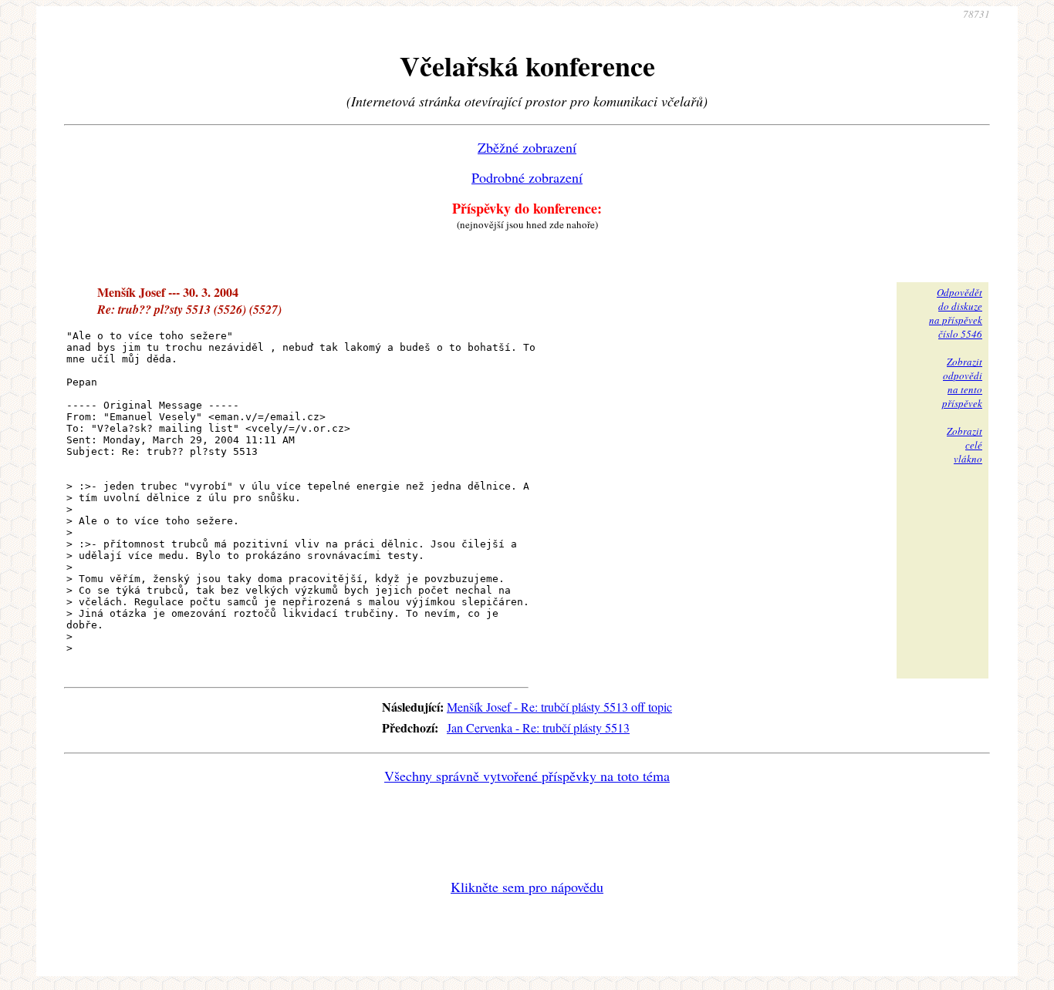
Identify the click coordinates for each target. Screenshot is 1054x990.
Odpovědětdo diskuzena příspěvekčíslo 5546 (955, 313)
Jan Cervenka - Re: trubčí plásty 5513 (538, 727)
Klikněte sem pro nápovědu (527, 886)
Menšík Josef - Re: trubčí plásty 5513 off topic (559, 707)
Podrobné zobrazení (527, 177)
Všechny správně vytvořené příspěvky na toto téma (527, 775)
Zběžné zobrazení (527, 147)
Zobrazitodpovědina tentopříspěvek (962, 382)
